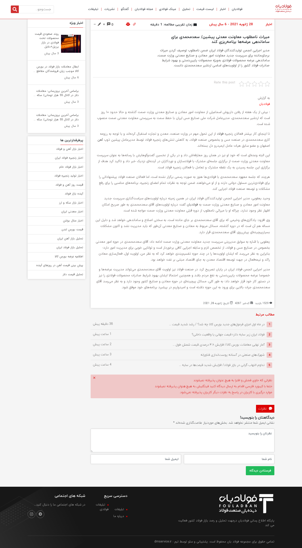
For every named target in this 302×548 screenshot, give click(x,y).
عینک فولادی (167, 9)
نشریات (109, 9)
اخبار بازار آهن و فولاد (69, 149)
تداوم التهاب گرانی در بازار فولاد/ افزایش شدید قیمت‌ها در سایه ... (222, 365)
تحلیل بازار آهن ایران (70, 239)
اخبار (223, 9)
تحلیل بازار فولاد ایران (69, 247)
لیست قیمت (205, 9)
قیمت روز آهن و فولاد (69, 185)
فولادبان (237, 9)
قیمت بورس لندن (72, 229)
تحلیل (186, 9)
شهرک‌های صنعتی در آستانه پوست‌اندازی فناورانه (233, 355)
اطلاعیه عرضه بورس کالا (69, 256)
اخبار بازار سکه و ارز (71, 203)
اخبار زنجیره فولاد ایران (69, 158)
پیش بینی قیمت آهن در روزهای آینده (59, 265)
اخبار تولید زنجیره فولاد (68, 176)
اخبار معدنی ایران (72, 212)
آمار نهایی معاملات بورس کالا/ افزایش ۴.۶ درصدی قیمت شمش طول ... (219, 345)
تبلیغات (93, 9)
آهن (100, 139)
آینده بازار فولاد (74, 194)
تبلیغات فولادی (102, 507)
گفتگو (125, 9)
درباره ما (118, 516)
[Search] (15, 9)
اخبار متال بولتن (73, 221)
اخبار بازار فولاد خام (71, 167)
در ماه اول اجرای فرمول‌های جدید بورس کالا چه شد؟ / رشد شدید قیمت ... (217, 324)
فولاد (220, 134)
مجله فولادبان (144, 9)
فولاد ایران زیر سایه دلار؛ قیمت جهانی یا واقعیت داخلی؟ (228, 335)
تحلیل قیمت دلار (73, 274)
